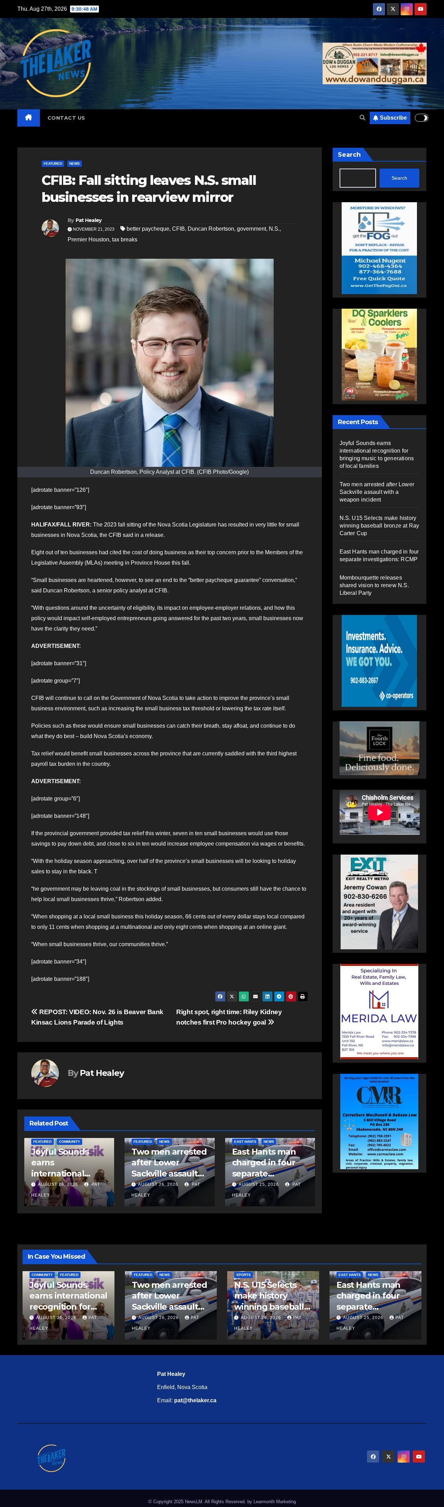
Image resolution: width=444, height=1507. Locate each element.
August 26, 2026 (58, 1184)
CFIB (178, 229)
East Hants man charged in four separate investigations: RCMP (264, 1173)
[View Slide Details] (380, 744)
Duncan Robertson (211, 229)
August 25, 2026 (259, 1184)
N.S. (274, 229)
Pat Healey (89, 220)
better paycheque (148, 229)
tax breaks (124, 239)
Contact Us (66, 118)
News (74, 163)
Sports (243, 1275)
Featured (53, 163)
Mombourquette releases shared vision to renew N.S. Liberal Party (374, 585)
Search (349, 155)
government (251, 229)
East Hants (245, 1142)
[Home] (28, 118)
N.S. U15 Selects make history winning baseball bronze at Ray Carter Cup (379, 525)
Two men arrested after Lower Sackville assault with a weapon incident (169, 1173)
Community (69, 1142)
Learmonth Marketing (275, 1501)
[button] (362, 118)
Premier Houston (88, 239)
